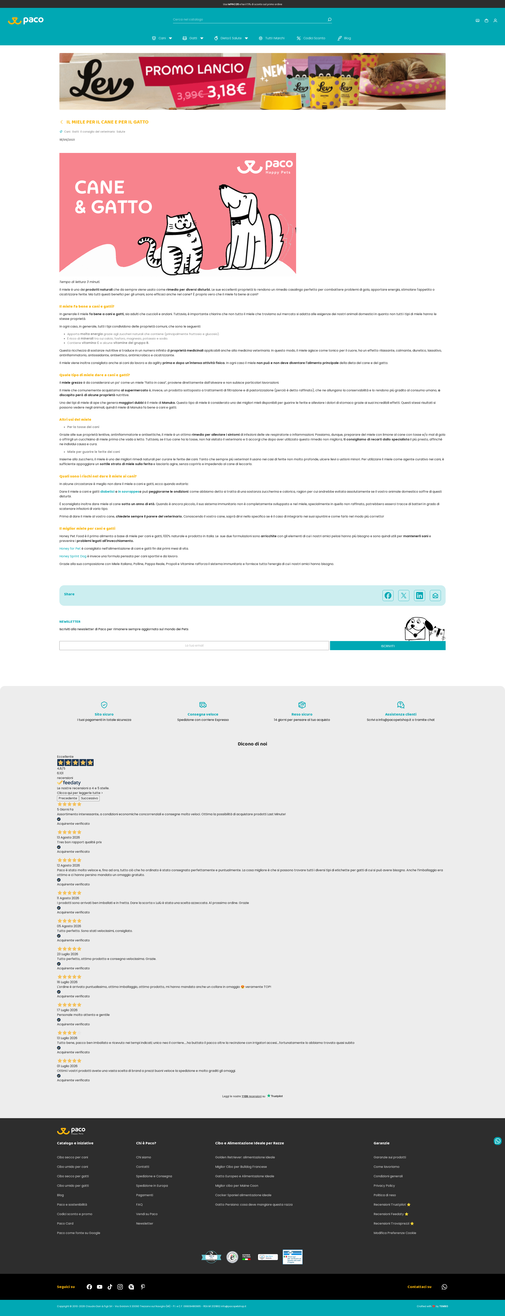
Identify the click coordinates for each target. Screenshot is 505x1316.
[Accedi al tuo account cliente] (477, 20)
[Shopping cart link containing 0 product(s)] (486, 20)
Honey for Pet (70, 548)
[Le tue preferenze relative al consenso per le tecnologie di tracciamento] (498, 1309)
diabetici (107, 491)
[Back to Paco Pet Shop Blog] (62, 122)
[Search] (329, 19)
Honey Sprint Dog (72, 556)
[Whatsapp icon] (498, 1141)
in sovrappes (128, 491)
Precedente (68, 798)
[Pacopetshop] (89, 1287)
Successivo (89, 798)
